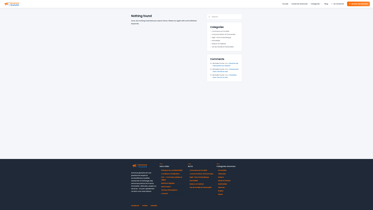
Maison (221, 177)
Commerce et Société (220, 31)
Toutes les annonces (299, 4)
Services (221, 187)
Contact (164, 193)
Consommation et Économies (223, 34)
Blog (326, 4)
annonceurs (166, 187)
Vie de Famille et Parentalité (223, 47)
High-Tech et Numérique (221, 37)
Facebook (135, 205)
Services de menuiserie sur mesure (225, 64)
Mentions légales (168, 183)
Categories (315, 4)
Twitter (145, 205)
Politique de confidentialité (171, 170)
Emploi (220, 191)
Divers (220, 194)
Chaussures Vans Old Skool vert (225, 70)
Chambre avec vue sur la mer (225, 76)
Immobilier (216, 40)
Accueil (285, 4)
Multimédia (222, 184)
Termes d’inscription (169, 190)
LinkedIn (154, 205)
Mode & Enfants (224, 180)
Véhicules (222, 174)
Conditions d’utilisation (170, 174)
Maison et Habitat (219, 44)
